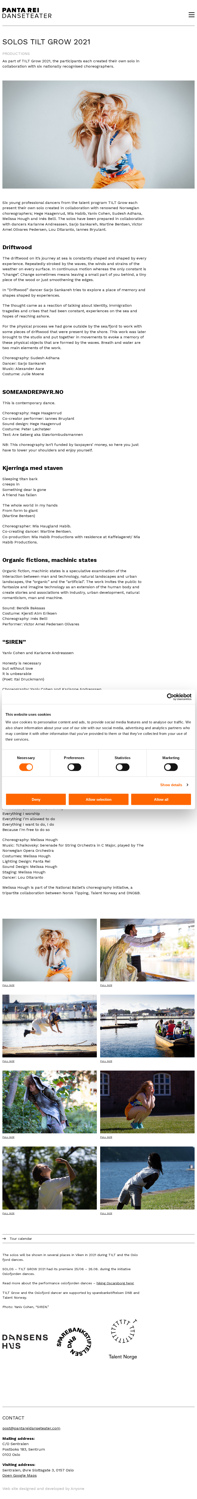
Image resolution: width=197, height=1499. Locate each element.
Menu (190, 15)
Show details (171, 785)
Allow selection (98, 799)
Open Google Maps (19, 1475)
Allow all (161, 799)
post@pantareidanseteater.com (31, 1428)
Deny (36, 799)
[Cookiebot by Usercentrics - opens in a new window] (170, 697)
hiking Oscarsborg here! (115, 1283)
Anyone (77, 1488)
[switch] (74, 767)
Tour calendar (21, 1238)
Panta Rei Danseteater (26, 13)
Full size (8, 985)
